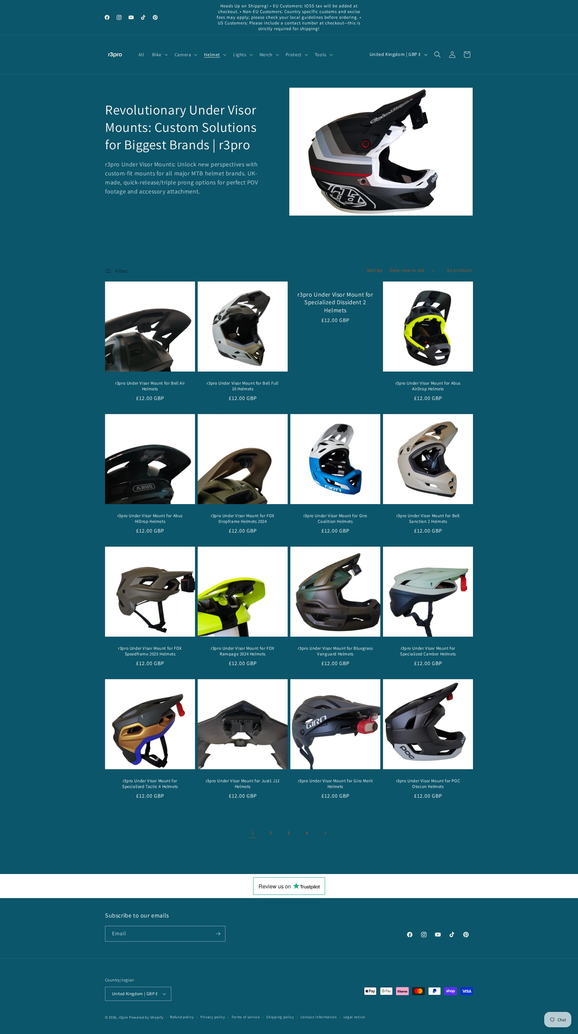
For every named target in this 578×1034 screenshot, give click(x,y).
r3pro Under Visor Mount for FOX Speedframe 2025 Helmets (150, 651)
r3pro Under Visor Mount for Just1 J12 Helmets (243, 783)
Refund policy (182, 1017)
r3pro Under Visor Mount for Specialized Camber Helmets (428, 651)
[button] (159, 55)
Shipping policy (280, 1017)
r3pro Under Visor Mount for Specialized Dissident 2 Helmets (335, 302)
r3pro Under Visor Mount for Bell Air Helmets (150, 386)
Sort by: (375, 270)
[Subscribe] (217, 934)
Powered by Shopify (146, 1017)
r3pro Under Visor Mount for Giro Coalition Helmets (335, 518)
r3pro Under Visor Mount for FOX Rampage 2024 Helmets (243, 651)
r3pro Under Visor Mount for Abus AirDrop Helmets (428, 386)
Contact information (319, 1017)
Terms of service (245, 1017)
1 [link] (253, 832)
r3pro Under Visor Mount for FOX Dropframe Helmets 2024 (243, 518)
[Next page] (325, 833)
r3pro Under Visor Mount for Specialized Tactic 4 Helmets (150, 783)
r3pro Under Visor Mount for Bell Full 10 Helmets (242, 386)
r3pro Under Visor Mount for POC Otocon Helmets (428, 783)
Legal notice (354, 1017)
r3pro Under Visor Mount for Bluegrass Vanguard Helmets (335, 651)
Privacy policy (212, 1017)
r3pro (123, 1017)
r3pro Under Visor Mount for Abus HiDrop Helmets (150, 518)
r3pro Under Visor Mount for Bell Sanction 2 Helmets (428, 518)
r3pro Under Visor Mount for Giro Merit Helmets (335, 783)
